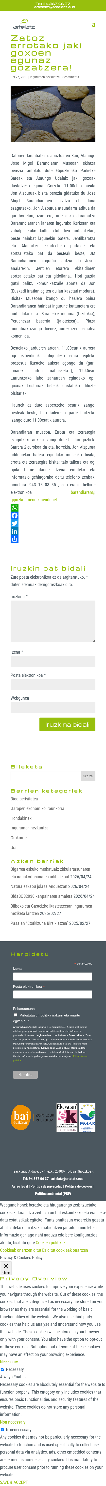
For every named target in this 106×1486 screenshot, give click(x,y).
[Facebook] (53, 515)
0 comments (70, 77)
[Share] (53, 539)
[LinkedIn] (53, 531)
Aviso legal (20, 1186)
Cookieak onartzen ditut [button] (20, 1250)
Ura (14, 847)
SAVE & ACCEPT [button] (14, 1482)
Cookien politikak (51, 1242)
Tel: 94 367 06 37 (52, 3)
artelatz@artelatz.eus (67, 1179)
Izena (17, 652)
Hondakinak (21, 818)
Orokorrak (19, 837)
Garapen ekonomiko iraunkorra (37, 808)
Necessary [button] (9, 1361)
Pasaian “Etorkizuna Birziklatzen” (39, 923)
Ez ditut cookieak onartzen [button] (65, 1250)
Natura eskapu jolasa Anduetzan (39, 886)
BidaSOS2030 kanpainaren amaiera (41, 896)
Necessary (15, 1369)
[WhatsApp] (53, 508)
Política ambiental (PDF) (53, 1194)
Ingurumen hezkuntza (45, 77)
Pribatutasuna (24, 1009)
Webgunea (20, 698)
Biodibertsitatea (24, 798)
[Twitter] (53, 523)
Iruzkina (19, 596)
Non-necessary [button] (13, 1422)
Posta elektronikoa (28, 675)
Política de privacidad (46, 1186)
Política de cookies (79, 1186)
